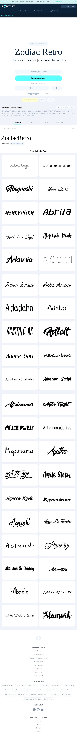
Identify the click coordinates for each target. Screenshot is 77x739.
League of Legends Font (38, 658)
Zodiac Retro (42, 111)
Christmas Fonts (66, 690)
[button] (68, 6)
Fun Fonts (54, 690)
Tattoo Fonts (55, 685)
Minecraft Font (38, 654)
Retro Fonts (43, 690)
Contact (38, 728)
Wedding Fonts (9, 694)
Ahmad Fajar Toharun (66, 108)
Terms (39, 724)
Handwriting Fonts (68, 685)
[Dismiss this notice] (75, 1)
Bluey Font (38, 669)
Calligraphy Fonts (7, 685)
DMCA (38, 731)
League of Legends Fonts (38, 694)
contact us (58, 1)
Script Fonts (32, 685)
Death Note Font (38, 651)
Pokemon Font (38, 661)
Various (51, 100)
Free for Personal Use (30, 100)
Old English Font (66, 694)
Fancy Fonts (44, 685)
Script (43, 100)
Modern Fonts (20, 690)
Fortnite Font (38, 676)
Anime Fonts (53, 694)
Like (33, 88)
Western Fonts (22, 694)
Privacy (38, 721)
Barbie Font (38, 672)
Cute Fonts (8, 690)
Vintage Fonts (32, 690)
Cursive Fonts (21, 685)
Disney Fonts (48, 699)
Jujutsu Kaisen (38, 665)
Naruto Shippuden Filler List (32, 699)
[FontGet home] (8, 6)
